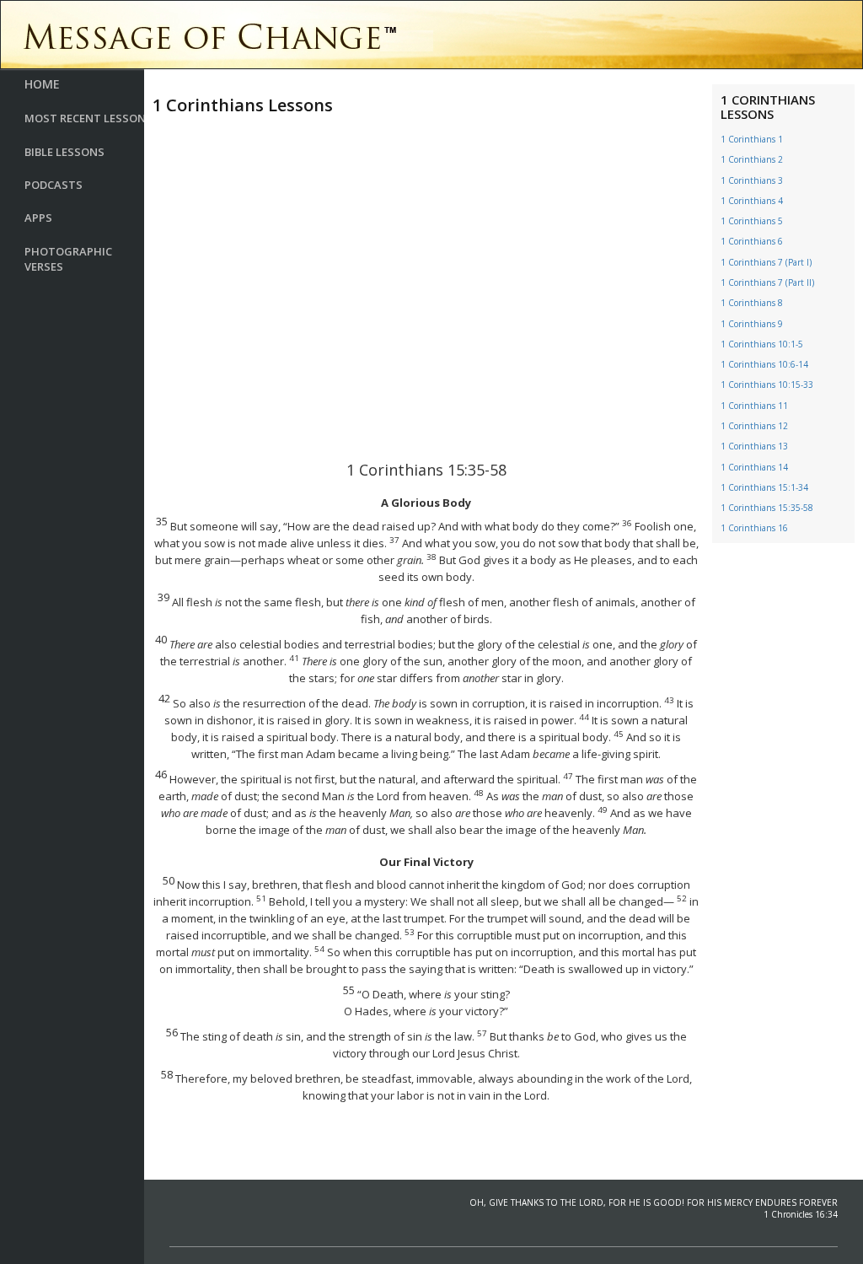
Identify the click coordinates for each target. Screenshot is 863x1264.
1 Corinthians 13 (754, 446)
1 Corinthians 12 (754, 426)
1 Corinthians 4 (752, 201)
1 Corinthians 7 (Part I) (766, 262)
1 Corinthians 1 (752, 139)
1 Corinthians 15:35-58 (767, 508)
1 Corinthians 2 (752, 159)
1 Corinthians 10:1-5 (762, 344)
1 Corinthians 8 (752, 303)
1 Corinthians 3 (752, 180)
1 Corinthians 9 (752, 324)
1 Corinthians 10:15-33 (767, 384)
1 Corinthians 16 (754, 528)
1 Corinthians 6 (752, 241)
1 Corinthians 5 (752, 221)
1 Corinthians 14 (754, 467)
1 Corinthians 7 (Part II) (767, 282)
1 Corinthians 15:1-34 (764, 487)
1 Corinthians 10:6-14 (764, 364)
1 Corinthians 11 (754, 405)
